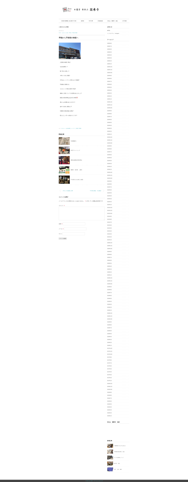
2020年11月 (109, 245)
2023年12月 (109, 137)
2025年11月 (109, 69)
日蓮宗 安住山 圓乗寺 (89, 480)
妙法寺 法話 (117, 463)
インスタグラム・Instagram (113, 33)
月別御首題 (100, 20)
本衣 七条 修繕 (118, 469)
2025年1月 (109, 99)
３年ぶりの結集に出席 (68, 190)
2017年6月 (109, 366)
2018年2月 (109, 342)
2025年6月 (109, 84)
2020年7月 (109, 257)
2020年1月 (109, 275)
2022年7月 (109, 187)
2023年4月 (109, 160)
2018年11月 (109, 316)
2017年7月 (109, 363)
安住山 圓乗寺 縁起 (112, 20)
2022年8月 (109, 184)
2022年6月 (109, 190)
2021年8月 (109, 219)
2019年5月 (109, 298)
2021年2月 (109, 236)
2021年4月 (109, 231)
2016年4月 (109, 407)
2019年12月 (109, 278)
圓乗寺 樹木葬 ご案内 (76, 169)
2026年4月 (109, 55)
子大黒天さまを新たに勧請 (77, 179)
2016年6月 (109, 401)
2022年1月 (109, 204)
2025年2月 (109, 96)
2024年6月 (109, 119)
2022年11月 (109, 175)
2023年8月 (109, 148)
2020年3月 (109, 269)
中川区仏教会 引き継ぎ (95, 190)
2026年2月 (109, 60)
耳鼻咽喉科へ (74, 141)
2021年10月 (109, 213)
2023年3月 (109, 163)
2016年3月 (109, 410)
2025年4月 (109, 90)
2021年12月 (109, 207)
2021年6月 (109, 225)
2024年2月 (109, 131)
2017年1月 (109, 380)
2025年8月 (109, 78)
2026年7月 (109, 46)
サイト (60, 233)
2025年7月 (109, 81)
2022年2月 (109, 201)
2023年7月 (109, 151)
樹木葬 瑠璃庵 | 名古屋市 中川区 (68, 20)
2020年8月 (109, 254)
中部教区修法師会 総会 (119, 451)
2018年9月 (109, 322)
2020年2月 (109, 272)
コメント (62, 205)
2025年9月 (109, 75)
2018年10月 (109, 319)
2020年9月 (109, 251)
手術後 (80, 128)
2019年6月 (109, 295)
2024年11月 (109, 104)
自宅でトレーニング (75, 150)
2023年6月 (109, 154)
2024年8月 (109, 113)
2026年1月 (109, 63)
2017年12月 (109, 348)
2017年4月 (109, 371)
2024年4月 (109, 125)
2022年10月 (109, 178)
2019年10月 (109, 283)
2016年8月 (109, 395)
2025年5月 (109, 87)
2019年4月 (109, 301)
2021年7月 (109, 222)
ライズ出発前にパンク (119, 457)
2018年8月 (109, 324)
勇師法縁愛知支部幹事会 (76, 160)
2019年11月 (109, 280)
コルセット (63, 128)
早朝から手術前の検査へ (73, 32)
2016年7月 (109, 398)
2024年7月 (109, 116)
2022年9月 (109, 181)
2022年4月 (109, 195)
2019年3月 (109, 304)
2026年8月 (109, 43)
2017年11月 (109, 351)
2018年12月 (109, 313)
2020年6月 (109, 260)
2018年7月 (109, 327)
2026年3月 (109, 58)
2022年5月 (109, 192)
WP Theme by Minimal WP (98, 480)
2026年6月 (109, 49)
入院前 (76, 128)
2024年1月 (109, 134)
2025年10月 (109, 72)
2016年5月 (109, 404)
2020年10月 (109, 248)
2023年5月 (109, 157)
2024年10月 (109, 107)
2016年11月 (109, 386)
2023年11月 (109, 140)
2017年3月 (109, 374)
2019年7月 (109, 292)
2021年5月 (109, 228)
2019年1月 (109, 310)
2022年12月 (109, 172)
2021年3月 (109, 234)
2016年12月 (109, 383)
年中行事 (91, 20)
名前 (61, 223)
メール (61, 228)
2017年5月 (109, 368)
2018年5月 (109, 333)
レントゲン (73, 128)
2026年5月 (109, 52)
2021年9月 (109, 216)
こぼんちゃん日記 (64, 26)
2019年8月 (109, 289)
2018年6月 (109, 330)
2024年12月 (109, 102)
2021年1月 (109, 239)
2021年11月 (109, 210)
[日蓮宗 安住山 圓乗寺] (94, 5)
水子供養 (124, 20)
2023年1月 (109, 169)
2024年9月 (109, 110)
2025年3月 (109, 93)
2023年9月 (109, 146)
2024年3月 (109, 128)
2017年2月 (109, 377)
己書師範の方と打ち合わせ (120, 445)
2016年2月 (109, 412)
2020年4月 (109, 266)
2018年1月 (109, 345)
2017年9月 (109, 357)
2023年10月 (109, 143)
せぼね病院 (68, 128)
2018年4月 (109, 336)
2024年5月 (109, 122)
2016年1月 (109, 415)
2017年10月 (109, 354)
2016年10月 (109, 389)
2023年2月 (109, 166)
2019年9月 (109, 286)
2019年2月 (109, 307)
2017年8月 (109, 360)
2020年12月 (109, 242)
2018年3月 (109, 339)
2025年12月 (109, 66)
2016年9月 (109, 392)
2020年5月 (109, 263)
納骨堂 (82, 20)
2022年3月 (109, 198)
